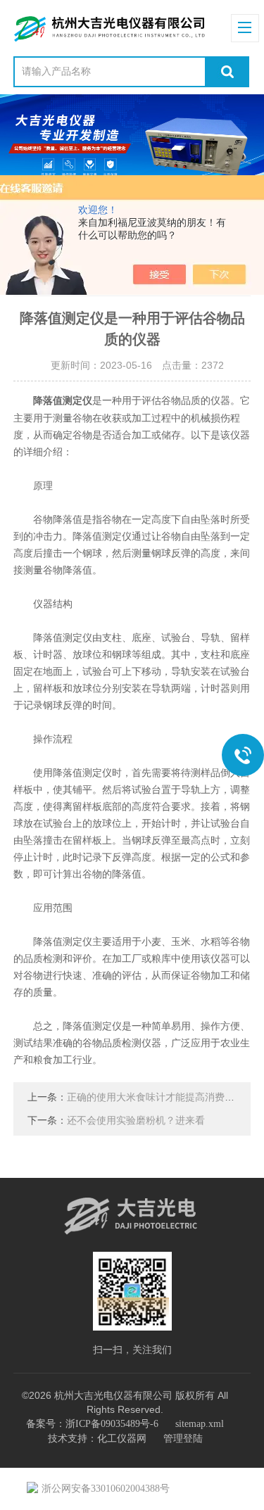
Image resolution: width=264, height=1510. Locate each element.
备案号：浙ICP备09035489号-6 (92, 1424)
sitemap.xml (199, 1424)
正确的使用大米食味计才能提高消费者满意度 (165, 1097)
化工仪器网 (121, 1438)
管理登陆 (183, 1438)
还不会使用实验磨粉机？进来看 (136, 1120)
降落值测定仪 (62, 400)
